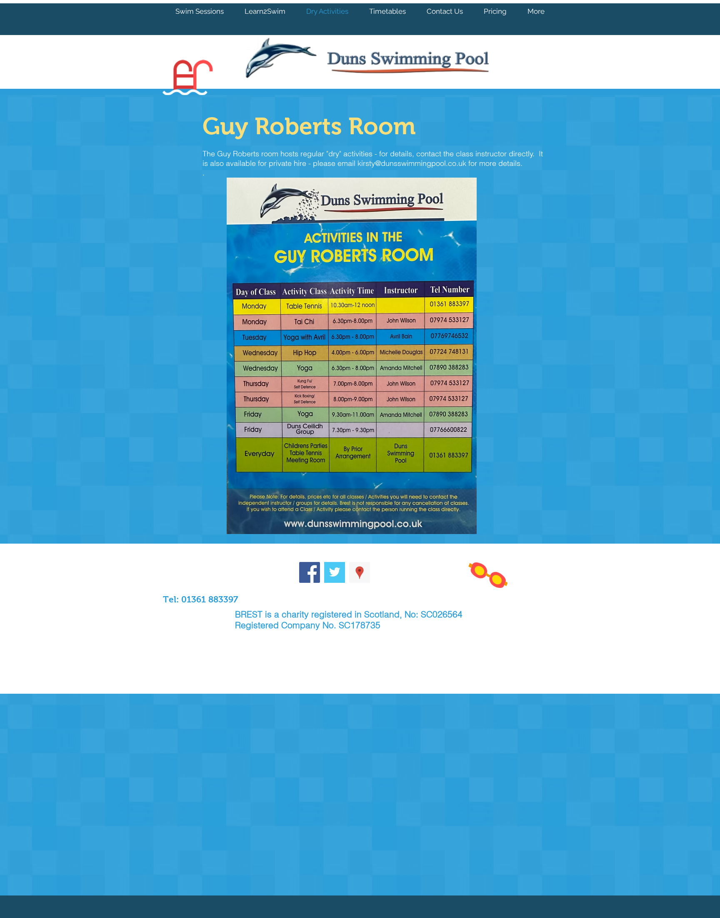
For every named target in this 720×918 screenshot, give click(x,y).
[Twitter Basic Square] (334, 572)
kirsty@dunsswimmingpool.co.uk (412, 163)
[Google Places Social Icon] (359, 572)
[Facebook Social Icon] (309, 572)
